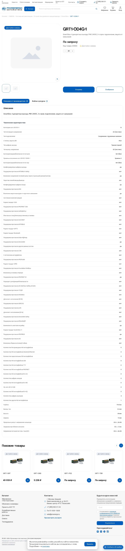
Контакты (71, 2)
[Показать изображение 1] (6, 88)
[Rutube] (98, 532)
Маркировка (49, 2)
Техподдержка (7, 522)
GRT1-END (37, 473)
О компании (5, 2)
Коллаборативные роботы (8, 511)
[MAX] (108, 532)
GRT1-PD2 (68, 473)
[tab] (15, 101)
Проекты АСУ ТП (60, 2)
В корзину (78, 89)
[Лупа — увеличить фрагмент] (57, 79)
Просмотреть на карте (52, 518)
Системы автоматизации (24, 16)
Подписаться (110, 523)
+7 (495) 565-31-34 (53, 507)
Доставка (5, 515)
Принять (90, 544)
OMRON (11, 16)
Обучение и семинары (10, 504)
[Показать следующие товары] (121, 445)
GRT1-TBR (99, 473)
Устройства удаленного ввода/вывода (47, 16)
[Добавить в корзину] (28, 480)
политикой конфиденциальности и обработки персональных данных (110, 513)
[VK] (101, 532)
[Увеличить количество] (72, 51)
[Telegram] (104, 532)
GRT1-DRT (7, 473)
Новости (14, 2)
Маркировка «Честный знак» (8, 500)
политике (45, 546)
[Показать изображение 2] (15, 88)
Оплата (4, 519)
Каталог (4, 16)
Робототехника (25, 2)
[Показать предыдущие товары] (117, 445)
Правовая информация (8, 544)
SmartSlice (64, 16)
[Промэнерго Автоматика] (12, 9)
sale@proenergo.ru (53, 514)
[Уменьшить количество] (65, 51)
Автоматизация (37, 2)
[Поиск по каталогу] (68, 9)
